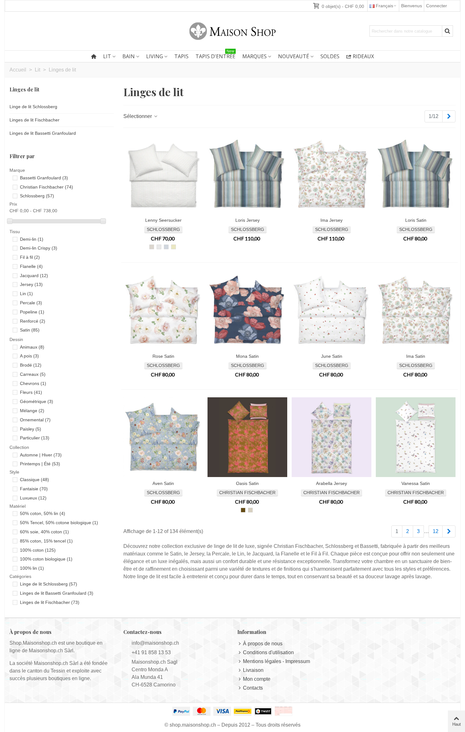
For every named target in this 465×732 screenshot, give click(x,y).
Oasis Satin (247, 483)
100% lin (32, 568)
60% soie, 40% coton (44, 531)
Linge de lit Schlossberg (33, 106)
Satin (30, 329)
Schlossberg (37, 195)
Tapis (181, 56)
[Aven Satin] (163, 437)
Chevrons (33, 383)
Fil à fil (30, 257)
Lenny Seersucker (163, 220)
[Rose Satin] (163, 310)
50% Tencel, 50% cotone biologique (59, 522)
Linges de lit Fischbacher (34, 119)
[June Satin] (331, 310)
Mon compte (256, 679)
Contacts (253, 688)
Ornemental (35, 419)
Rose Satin (163, 356)
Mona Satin (247, 356)
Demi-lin (31, 239)
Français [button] (384, 5)
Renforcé (32, 321)
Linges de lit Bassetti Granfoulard (42, 133)
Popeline (32, 311)
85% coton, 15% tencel (46, 540)
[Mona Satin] (247, 310)
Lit (107, 56)
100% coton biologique (46, 558)
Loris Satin (415, 220)
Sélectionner (138, 116)
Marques (254, 56)
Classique (34, 479)
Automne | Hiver (41, 454)
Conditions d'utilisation (268, 652)
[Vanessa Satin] (416, 437)
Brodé (30, 365)
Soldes (329, 56)
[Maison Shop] (232, 31)
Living (154, 56)
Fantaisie (34, 488)
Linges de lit (24, 89)
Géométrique (36, 401)
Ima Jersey (331, 220)
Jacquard (34, 275)
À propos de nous (262, 643)
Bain (128, 56)
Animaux (32, 347)
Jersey (31, 284)
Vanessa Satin (415, 483)
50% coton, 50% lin (42, 513)
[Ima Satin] (416, 310)
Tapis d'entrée (215, 55)
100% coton (38, 550)
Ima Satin (415, 356)
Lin (26, 293)
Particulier (34, 437)
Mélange (32, 410)
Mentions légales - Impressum (276, 661)
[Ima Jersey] (331, 174)
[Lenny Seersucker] (163, 174)
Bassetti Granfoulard (44, 177)
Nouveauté (293, 56)
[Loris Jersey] (247, 174)
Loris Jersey (247, 220)
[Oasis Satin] (247, 437)
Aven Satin (163, 483)
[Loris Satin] (416, 174)
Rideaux (363, 56)
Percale (31, 302)
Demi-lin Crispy (38, 248)
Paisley (30, 428)
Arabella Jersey (331, 483)
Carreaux (33, 374)
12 (435, 531)
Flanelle (31, 266)
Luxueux (33, 497)
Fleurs (31, 392)
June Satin (331, 356)
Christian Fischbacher (46, 186)
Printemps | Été (40, 463)
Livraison (253, 670)
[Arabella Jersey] (331, 437)
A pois (29, 355)
